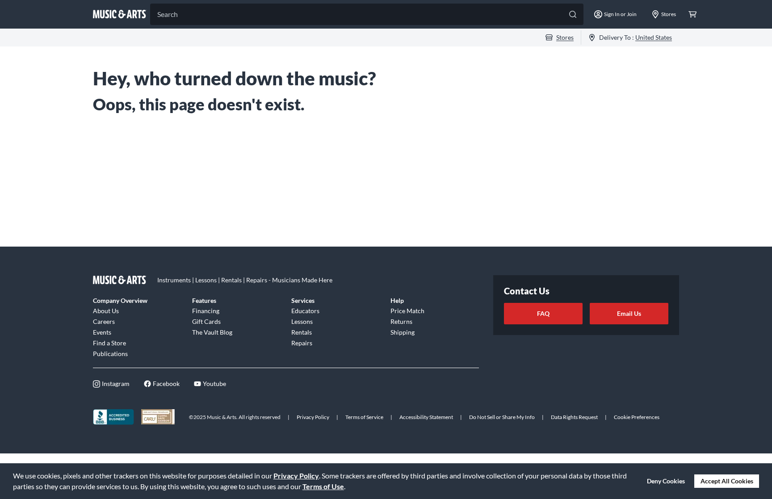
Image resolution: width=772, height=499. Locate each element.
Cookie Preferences (636, 417)
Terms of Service (364, 417)
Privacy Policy (296, 475)
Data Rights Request (574, 417)
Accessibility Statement (426, 417)
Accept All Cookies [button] (727, 481)
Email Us (629, 313)
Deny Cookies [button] (666, 481)
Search (167, 14)
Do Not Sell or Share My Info (502, 417)
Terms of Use (323, 486)
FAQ (543, 313)
